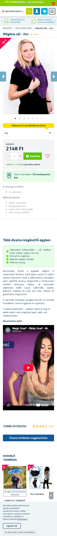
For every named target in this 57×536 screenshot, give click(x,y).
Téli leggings (37, 494)
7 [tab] (41, 117)
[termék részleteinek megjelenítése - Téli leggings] (40, 477)
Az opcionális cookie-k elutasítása (20, 532)
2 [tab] (19, 117)
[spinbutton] (14, 156)
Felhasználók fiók (36, 13)
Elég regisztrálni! (35, 1)
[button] (20, 156)
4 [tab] (28, 117)
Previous (2, 20)
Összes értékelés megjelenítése (29, 438)
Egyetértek (12, 525)
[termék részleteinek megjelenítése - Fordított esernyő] (15, 477)
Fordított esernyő (14, 500)
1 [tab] (15, 117)
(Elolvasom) (22, 519)
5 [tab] (32, 117)
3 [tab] (24, 117)
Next (55, 20)
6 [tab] (37, 117)
